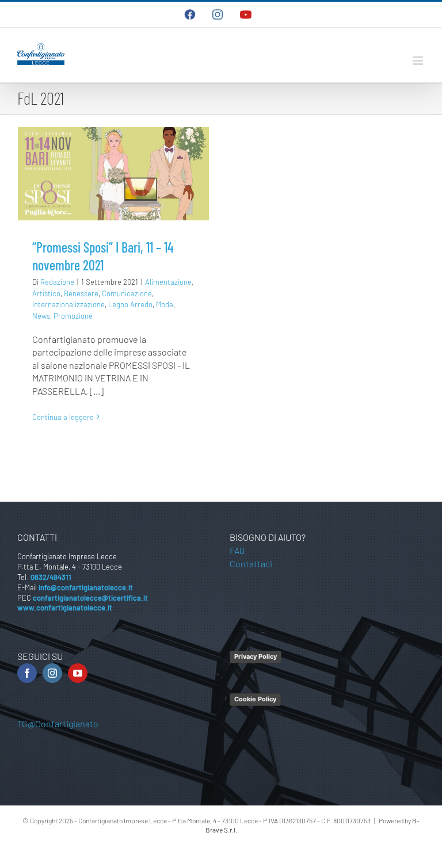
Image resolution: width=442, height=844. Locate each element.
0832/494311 (51, 577)
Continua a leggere (63, 417)
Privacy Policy (255, 656)
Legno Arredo (130, 304)
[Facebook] (27, 673)
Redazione (57, 282)
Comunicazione (127, 293)
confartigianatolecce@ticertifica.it (90, 597)
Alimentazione (168, 282)
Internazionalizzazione (68, 304)
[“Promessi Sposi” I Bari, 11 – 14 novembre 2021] (113, 173)
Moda (164, 304)
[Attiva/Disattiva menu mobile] (419, 61)
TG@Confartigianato (57, 723)
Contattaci (251, 563)
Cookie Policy (255, 699)
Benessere (81, 293)
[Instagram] (52, 673)
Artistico (46, 293)
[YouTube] (77, 673)
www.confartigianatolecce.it (64, 607)
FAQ (237, 550)
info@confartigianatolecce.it (86, 587)
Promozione (73, 315)
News (41, 315)
